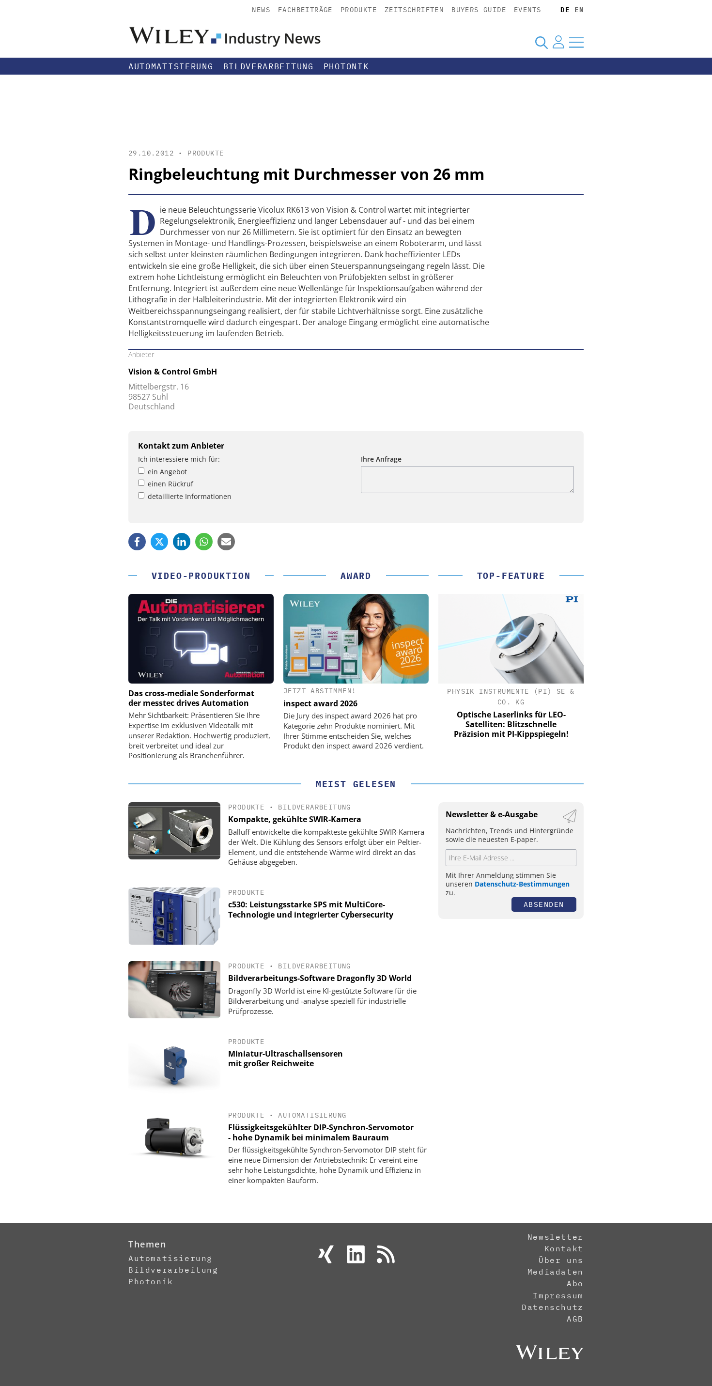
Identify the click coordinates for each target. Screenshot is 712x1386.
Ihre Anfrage (381, 459)
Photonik (346, 66)
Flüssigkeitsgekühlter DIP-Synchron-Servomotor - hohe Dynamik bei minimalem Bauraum (321, 1132)
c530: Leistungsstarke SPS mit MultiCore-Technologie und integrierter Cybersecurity (310, 909)
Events (527, 9)
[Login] (558, 42)
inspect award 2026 (320, 703)
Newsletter (555, 1237)
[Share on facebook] (137, 541)
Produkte (359, 9)
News (261, 9)
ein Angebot (167, 471)
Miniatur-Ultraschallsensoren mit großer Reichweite (285, 1058)
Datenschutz (553, 1307)
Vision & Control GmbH (172, 371)
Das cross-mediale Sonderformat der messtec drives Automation (191, 698)
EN (579, 9)
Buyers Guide (478, 9)
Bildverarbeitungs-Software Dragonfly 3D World (320, 978)
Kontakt (564, 1248)
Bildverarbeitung (268, 66)
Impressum (558, 1295)
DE (565, 9)
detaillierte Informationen (190, 496)
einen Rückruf (170, 483)
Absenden (544, 904)
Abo (575, 1283)
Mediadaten (555, 1272)
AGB (575, 1319)
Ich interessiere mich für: (179, 459)
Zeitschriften (414, 9)
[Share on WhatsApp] (204, 541)
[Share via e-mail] (226, 541)
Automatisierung (171, 66)
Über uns (561, 1260)
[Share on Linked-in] (181, 541)
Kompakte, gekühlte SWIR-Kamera (294, 819)
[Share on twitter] (159, 541)
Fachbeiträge (305, 9)
